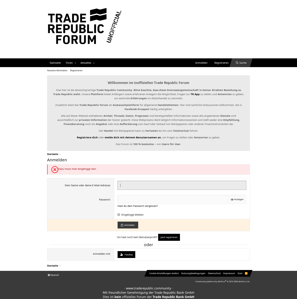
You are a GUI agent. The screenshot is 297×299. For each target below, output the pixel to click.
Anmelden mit (101, 253)
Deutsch (54, 275)
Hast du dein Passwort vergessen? (138, 206)
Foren (69, 62)
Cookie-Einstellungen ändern (164, 273)
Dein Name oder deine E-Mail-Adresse (87, 185)
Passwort (104, 199)
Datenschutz (214, 273)
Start (240, 273)
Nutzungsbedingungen (193, 273)
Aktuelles (85, 62)
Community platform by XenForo (222, 281)
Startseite (55, 62)
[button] (75, 62)
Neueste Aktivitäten (57, 70)
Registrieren (76, 70)
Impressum (229, 273)
